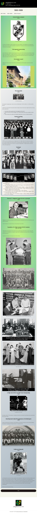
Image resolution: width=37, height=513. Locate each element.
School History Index (12, 5)
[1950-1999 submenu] (12, 13)
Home (7, 5)
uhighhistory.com (11, 2)
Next (18, 490)
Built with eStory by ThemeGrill (22, 511)
